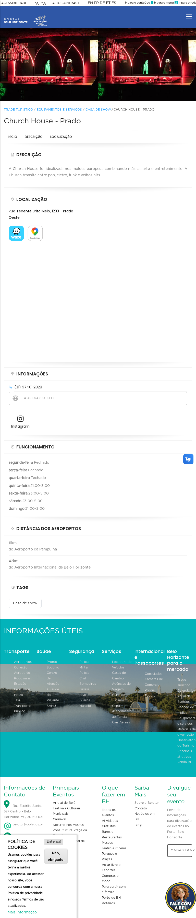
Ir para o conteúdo (139, 2)
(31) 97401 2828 (28, 387)
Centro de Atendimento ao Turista (122, 711)
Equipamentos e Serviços (59, 109)
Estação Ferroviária (22, 686)
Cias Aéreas (121, 722)
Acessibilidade (14, 3)
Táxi (17, 700)
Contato (140, 808)
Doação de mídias (185, 710)
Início (12, 137)
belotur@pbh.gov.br (27, 824)
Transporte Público (22, 708)
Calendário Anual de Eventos (185, 696)
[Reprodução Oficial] (49, 64)
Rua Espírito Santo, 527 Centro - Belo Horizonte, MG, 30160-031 (23, 812)
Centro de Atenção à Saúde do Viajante (53, 686)
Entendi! (53, 841)
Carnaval (59, 819)
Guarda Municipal (86, 703)
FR (96, 3)
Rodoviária (22, 678)
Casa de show (98, 109)
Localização (61, 137)
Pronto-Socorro (53, 664)
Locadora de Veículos (121, 664)
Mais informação (22, 912)
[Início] (25, 15)
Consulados (153, 673)
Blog (138, 824)
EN (90, 3)
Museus (107, 842)
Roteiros (108, 903)
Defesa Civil (84, 692)
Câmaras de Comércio (154, 682)
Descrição (34, 137)
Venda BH (184, 762)
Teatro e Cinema (114, 848)
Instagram (20, 426)
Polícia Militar (84, 664)
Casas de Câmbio (119, 675)
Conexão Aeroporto (22, 670)
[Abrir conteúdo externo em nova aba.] (16, 228)
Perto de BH (111, 897)
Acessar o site (39, 398)
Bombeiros (87, 683)
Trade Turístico (18, 109)
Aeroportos (23, 661)
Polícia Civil (84, 675)
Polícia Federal (150, 693)
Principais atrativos (184, 754)
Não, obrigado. (56, 856)
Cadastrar (181, 850)
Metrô (18, 694)
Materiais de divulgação (186, 732)
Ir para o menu (165, 2)
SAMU (51, 705)
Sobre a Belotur (146, 802)
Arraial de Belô (64, 802)
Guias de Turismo (118, 697)
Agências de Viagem (121, 686)
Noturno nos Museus (68, 824)
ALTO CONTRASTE (66, 3)
